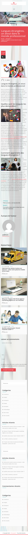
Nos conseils (6, 415)
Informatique (7, 409)
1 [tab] (11, 24)
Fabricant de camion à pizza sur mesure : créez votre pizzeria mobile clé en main (13, 269)
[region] (14, 18)
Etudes (5, 403)
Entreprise (8, 38)
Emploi (5, 397)
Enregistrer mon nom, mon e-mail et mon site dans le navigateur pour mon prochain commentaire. (14, 365)
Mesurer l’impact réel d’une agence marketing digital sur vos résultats (13, 299)
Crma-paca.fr (13, 533)
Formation (6, 406)
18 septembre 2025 (6, 326)
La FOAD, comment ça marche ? (11, 439)
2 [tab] (13, 24)
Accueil (2, 38)
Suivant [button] (26, 18)
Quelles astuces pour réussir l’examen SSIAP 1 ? (11, 328)
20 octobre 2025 (6, 297)
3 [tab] (14, 24)
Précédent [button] (2, 18)
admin (8, 80)
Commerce (6, 394)
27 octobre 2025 (6, 266)
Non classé (6, 412)
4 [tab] (16, 24)
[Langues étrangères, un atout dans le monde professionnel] (14, 3)
